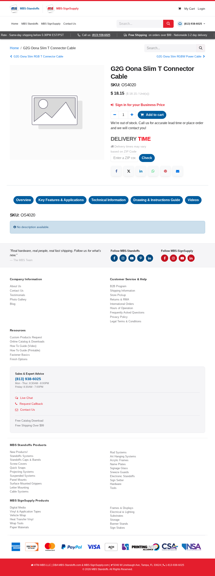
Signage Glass (119, 468)
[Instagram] (123, 258)
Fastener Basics (20, 354)
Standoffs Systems (21, 456)
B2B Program (118, 286)
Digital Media (18, 507)
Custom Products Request (26, 337)
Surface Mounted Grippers (26, 483)
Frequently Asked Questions (127, 312)
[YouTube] (131, 258)
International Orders (122, 303)
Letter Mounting (19, 487)
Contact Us (17, 290)
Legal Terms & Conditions (125, 321)
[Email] (178, 171)
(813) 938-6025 (98, 35)
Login (201, 8)
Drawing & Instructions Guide (156, 200)
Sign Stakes (117, 527)
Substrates (116, 515)
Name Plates (118, 464)
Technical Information (108, 200)
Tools (113, 488)
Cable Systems (19, 491)
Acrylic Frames (119, 460)
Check (147, 158)
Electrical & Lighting (122, 512)
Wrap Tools (17, 523)
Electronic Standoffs (122, 476)
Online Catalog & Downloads (27, 341)
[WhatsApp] (153, 171)
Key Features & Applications (61, 200)
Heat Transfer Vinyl (21, 519)
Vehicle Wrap (18, 515)
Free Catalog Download (29, 420)
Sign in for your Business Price (139, 105)
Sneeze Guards (119, 472)
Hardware (115, 484)
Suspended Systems (22, 475)
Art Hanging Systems (123, 456)
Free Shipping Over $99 (29, 425)
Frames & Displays (121, 508)
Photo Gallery (18, 299)
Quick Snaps (18, 467)
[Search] (168, 24)
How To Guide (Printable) (25, 350)
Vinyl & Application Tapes (25, 511)
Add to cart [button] (154, 115)
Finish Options (19, 359)
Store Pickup (118, 295)
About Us (15, 286)
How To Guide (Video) (23, 346)
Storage (114, 519)
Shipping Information (122, 290)
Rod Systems (118, 452)
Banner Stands (119, 523)
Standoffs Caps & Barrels (25, 459)
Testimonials (17, 295)
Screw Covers (18, 463)
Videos (193, 200)
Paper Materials (19, 527)
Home (14, 48)
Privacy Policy (119, 317)
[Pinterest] (165, 171)
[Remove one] (115, 115)
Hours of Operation (121, 308)
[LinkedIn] (141, 171)
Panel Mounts (18, 479)
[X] (129, 171)
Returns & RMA (119, 299)
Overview (23, 200)
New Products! (19, 452)
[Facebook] (116, 171)
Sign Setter (117, 480)
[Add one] (132, 115)
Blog (12, 303)
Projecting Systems (22, 471)
